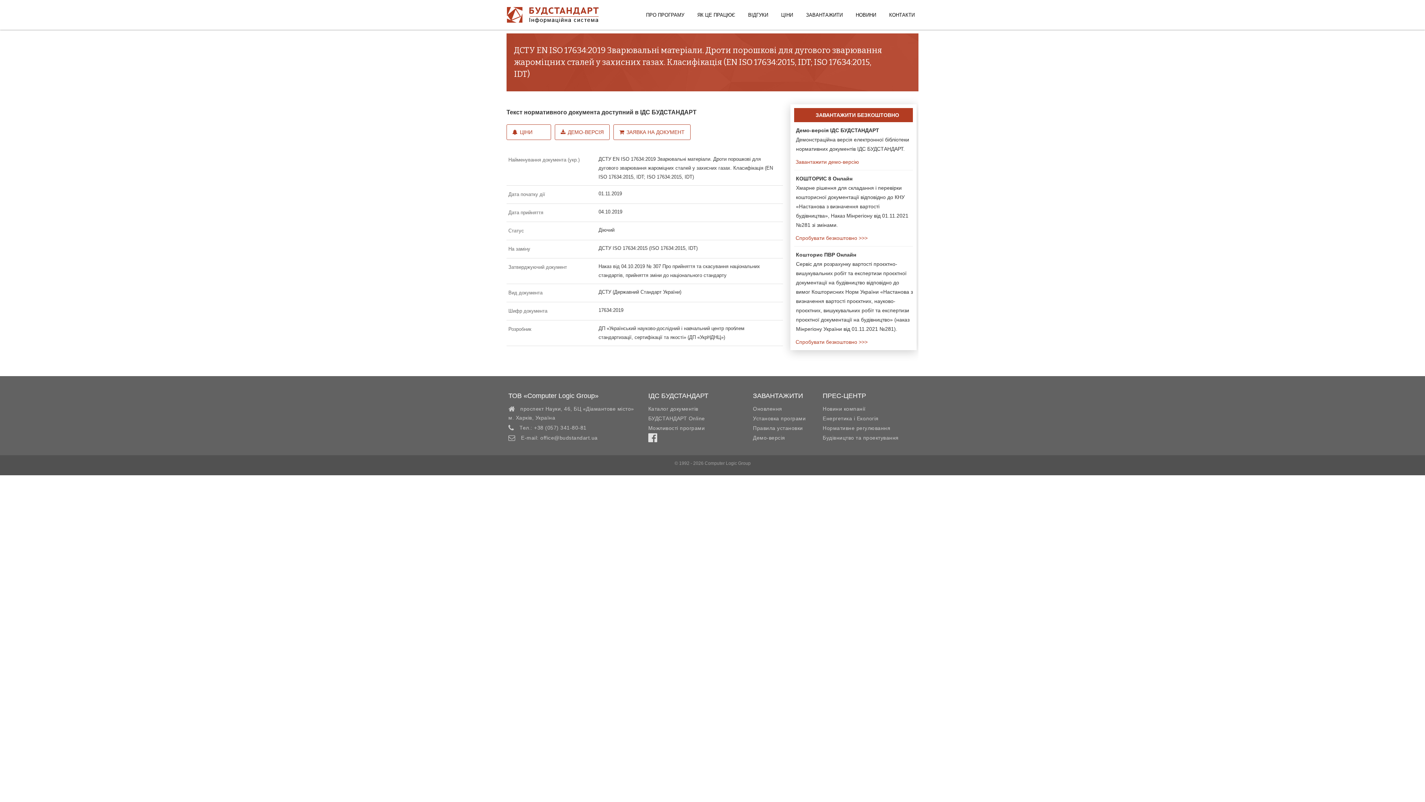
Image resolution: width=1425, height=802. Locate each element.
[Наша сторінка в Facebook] (652, 440)
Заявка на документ (655, 132)
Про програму (665, 15)
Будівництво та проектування (861, 438)
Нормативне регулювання (856, 428)
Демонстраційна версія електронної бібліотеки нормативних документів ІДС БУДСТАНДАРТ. (852, 139)
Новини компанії (844, 409)
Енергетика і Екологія (851, 418)
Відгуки (758, 15)
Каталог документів (673, 409)
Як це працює (716, 15)
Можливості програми (676, 428)
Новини (866, 15)
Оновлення (767, 409)
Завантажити (824, 15)
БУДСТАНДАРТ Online (676, 418)
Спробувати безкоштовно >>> (831, 238)
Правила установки (778, 428)
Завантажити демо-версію (826, 162)
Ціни (787, 15)
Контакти (902, 15)
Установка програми (779, 418)
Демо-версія (586, 132)
